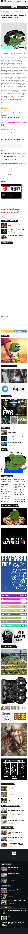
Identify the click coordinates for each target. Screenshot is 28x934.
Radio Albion (6, 11)
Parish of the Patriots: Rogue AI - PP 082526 (16, 224)
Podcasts (21, 216)
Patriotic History (17, 491)
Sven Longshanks (12, 625)
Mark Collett (12, 606)
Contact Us (18, 929)
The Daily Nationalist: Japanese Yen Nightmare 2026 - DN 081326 (16, 437)
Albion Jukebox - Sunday (6, 481)
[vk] (20, 331)
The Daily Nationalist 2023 (19, 497)
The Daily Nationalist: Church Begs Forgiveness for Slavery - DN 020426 (15, 809)
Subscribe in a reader (5, 204)
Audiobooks (16, 483)
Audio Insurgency (4, 483)
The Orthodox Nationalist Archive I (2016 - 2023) (17, 911)
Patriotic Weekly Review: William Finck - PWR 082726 (16, 901)
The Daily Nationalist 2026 (19, 499)
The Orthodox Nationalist (6, 500)
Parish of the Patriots (5, 153)
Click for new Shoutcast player (7, 168)
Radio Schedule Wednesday (14, 879)
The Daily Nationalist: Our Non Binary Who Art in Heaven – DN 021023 (16, 821)
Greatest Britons (4, 486)
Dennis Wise (12, 595)
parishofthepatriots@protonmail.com (11, 132)
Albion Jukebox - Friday (6, 479)
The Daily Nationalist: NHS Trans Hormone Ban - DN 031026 (15, 838)
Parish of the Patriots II (19, 489)
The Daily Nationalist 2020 (6, 495)
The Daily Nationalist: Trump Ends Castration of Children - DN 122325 (15, 844)
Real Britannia (4, 493)
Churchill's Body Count (19, 484)
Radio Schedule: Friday (13, 867)
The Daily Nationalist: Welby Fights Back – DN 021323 (17, 815)
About (13, 929)
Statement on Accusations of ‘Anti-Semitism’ (16, 923)
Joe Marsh (12, 603)
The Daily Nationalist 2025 (6, 498)
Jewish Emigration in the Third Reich (20, 487)
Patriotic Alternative (5, 489)
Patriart (12, 618)
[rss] (7, 331)
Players (9, 916)
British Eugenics (4, 484)
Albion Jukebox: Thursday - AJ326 (15, 894)
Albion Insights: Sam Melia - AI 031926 (16, 787)
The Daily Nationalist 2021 (19, 496)
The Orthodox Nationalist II (19, 501)
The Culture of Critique (19, 494)
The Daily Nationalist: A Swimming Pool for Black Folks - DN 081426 (16, 236)
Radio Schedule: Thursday (13, 873)
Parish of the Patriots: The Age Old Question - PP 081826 (16, 230)
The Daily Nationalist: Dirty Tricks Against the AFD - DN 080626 (15, 443)
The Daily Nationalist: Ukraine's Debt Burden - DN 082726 (16, 431)
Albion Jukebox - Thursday (19, 481)
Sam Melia (12, 621)
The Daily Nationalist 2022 (6, 496)
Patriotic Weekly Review (6, 491)
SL (2, 20)
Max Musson (12, 614)
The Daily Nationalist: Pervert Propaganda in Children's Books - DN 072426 (16, 832)
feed (15, 159)
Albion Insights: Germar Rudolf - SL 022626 (17, 792)
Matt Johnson (12, 610)
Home (2, 11)
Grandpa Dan (6, 216)
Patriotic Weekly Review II (19, 492)
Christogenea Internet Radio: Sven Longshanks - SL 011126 (15, 799)
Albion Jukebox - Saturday (19, 479)
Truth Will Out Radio (5, 501)
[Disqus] (14, 261)
